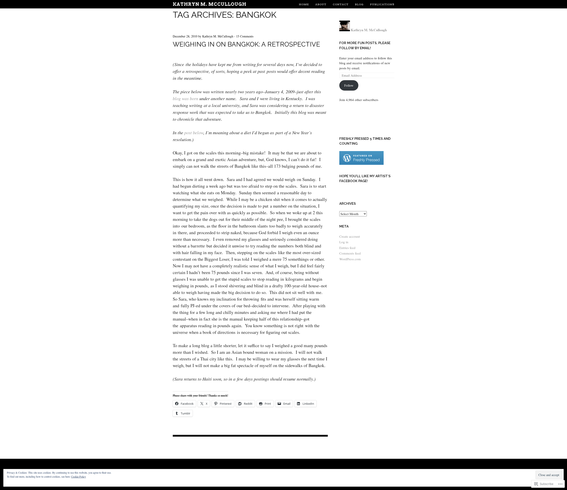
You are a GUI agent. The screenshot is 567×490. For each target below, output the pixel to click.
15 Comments (244, 36)
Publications (382, 4)
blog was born (185, 98)
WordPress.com (350, 259)
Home (304, 4)
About (320, 4)
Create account (349, 236)
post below (193, 132)
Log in (343, 242)
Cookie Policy (78, 476)
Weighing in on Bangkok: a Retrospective (246, 44)
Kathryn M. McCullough (209, 4)
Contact (340, 4)
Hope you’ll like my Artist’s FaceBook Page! (364, 178)
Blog (359, 4)
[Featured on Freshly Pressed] (361, 163)
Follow (348, 85)
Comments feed (350, 253)
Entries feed (347, 247)
